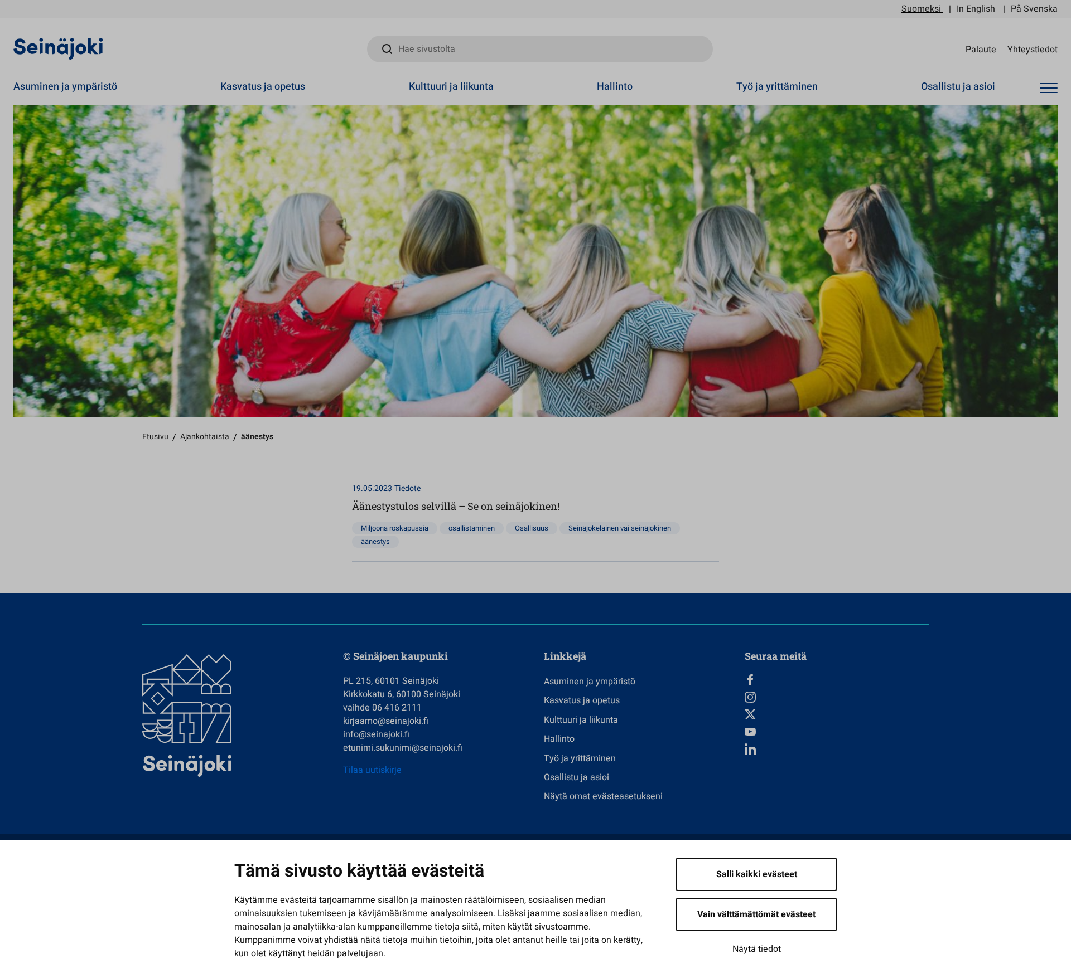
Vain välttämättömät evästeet (756, 914)
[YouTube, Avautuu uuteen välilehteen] (837, 731)
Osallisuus (531, 528)
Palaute (981, 49)
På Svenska (1034, 9)
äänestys (375, 541)
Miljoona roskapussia (394, 528)
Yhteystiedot (1032, 49)
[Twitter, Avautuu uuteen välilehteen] (837, 714)
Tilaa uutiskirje (372, 770)
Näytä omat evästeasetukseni (603, 796)
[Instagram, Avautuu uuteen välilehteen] (837, 697)
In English (976, 9)
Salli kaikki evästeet (756, 874)
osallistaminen (471, 528)
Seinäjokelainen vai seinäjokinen (619, 528)
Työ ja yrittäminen (777, 86)
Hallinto (615, 86)
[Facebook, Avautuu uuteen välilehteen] (837, 679)
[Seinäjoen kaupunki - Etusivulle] (58, 48)
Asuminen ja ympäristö (65, 86)
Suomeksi (921, 9)
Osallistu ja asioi (958, 86)
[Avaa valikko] (1049, 88)
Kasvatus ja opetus (262, 86)
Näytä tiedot (756, 949)
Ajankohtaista (204, 436)
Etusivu (155, 436)
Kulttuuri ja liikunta (451, 86)
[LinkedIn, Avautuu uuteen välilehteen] (837, 749)
